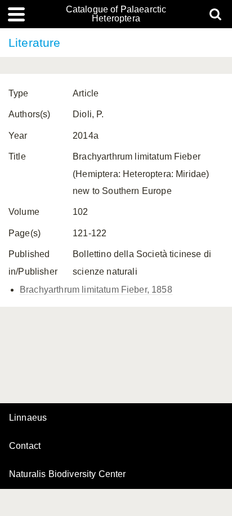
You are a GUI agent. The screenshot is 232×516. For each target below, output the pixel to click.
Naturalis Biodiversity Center (67, 474)
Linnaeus (28, 417)
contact (25, 446)
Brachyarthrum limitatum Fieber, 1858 (96, 289)
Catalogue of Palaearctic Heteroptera (116, 14)
